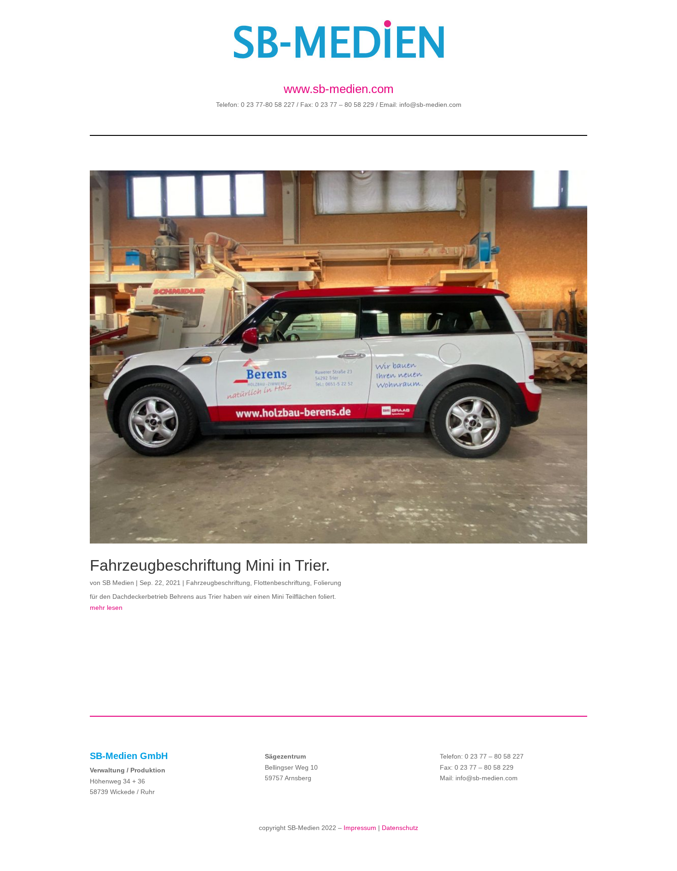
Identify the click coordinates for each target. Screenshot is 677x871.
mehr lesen (106, 607)
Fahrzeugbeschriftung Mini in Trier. (210, 565)
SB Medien (118, 582)
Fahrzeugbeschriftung (218, 582)
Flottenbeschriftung (282, 582)
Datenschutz (400, 827)
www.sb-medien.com (339, 89)
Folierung (327, 582)
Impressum (360, 827)
